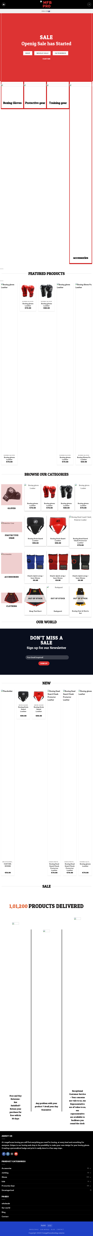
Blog (3, 1212)
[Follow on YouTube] (16, 1154)
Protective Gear (8, 1186)
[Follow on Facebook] (4, 1154)
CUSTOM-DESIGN (8, 865)
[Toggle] (90, 1168)
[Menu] (89, 4)
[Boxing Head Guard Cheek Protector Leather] (54, 775)
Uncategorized (8, 1190)
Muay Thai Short (35, 611)
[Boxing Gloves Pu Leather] (84, 368)
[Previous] (25, 498)
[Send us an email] (12, 1154)
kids (3, 1181)
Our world (6, 1208)
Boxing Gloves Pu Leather (83, 458)
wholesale (6, 1203)
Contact (5, 1216)
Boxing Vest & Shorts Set (80, 612)
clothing (5, 1173)
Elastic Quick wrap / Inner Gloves (35, 577)
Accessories (6, 1168)
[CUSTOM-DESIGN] (7, 775)
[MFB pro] (46, 4)
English (45, 11)
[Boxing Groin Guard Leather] (23, 696)
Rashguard (58, 611)
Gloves (4, 1177)
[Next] (90, 498)
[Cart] (4, 4)
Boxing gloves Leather (9, 458)
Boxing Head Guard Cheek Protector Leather (80, 541)
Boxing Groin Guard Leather (35, 540)
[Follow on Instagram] (8, 1154)
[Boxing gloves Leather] (9, 368)
